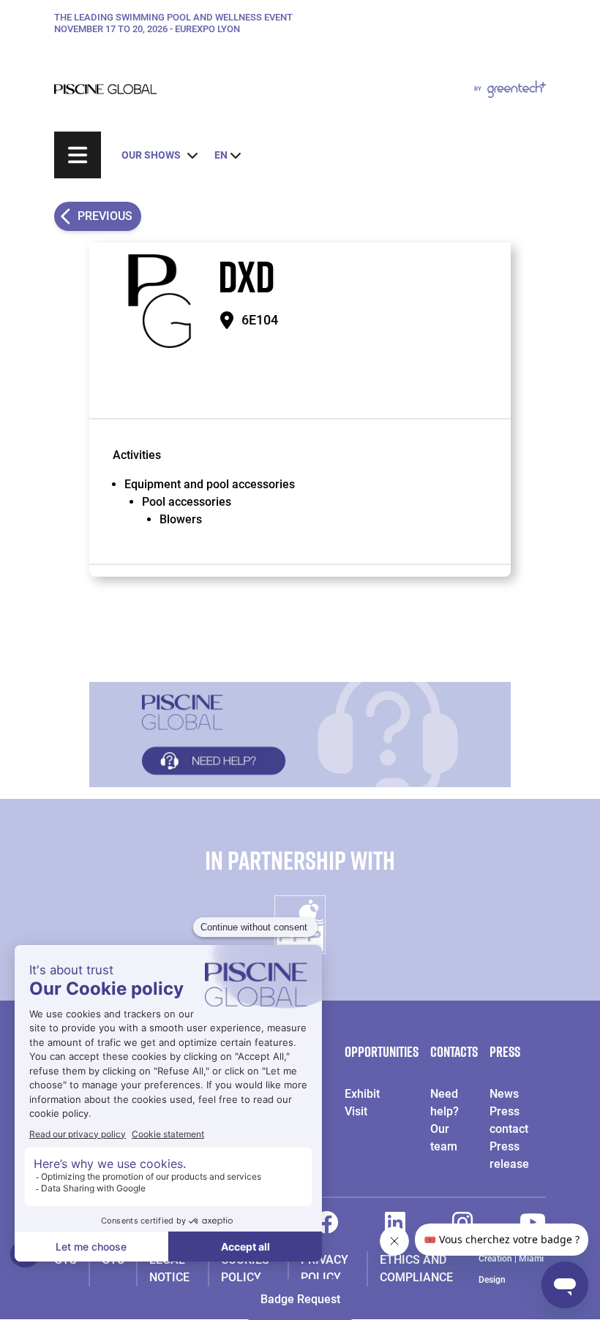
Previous (105, 216)
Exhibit (362, 1094)
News (504, 1094)
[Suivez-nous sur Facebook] (326, 1227)
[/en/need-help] (300, 734)
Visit (356, 1111)
